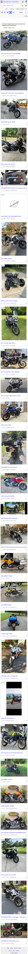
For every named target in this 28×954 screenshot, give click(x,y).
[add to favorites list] (2, 56)
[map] (13, 12)
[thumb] (4, 12)
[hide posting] (26, 56)
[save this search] (26, 5)
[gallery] (10, 12)
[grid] (7, 12)
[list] (2, 12)
